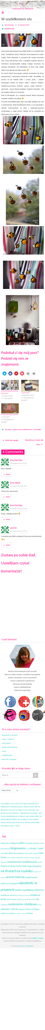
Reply (8, 473)
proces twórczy (15, 875)
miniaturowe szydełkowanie (22, 430)
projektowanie (31, 876)
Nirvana (22, 944)
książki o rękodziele (17, 856)
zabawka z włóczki (9, 908)
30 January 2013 (23, 25)
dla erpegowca (19, 852)
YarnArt (39, 903)
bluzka (27, 847)
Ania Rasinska (9, 25)
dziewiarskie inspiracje (32, 852)
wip (37, 898)
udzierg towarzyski (22, 898)
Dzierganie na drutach (10, 734)
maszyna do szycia (28, 856)
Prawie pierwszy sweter (9, 415)
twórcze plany (11, 898)
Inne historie (6, 742)
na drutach (8, 870)
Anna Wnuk (15, 481)
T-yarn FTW (25, 393)
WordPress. (30, 944)
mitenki (39, 861)
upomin (13, 526)
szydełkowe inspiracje (23, 894)
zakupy (21, 908)
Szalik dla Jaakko (11, 440)
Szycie (4, 750)
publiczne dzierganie (9, 882)
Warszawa (32, 898)
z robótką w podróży (20, 912)
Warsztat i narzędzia (9, 758)
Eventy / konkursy (8, 738)
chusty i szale (36, 847)
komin (9, 856)
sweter (18, 889)
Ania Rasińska (16, 459)
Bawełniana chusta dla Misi (34, 442)
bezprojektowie (5, 847)
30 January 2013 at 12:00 (18, 507)
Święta (30, 912)
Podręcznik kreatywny (9, 746)
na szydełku (37, 430)
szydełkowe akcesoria (9, 894)
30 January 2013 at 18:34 (18, 484)
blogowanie (17, 847)
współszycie (4, 903)
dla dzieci (8, 430)
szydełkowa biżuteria (33, 889)
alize (21, 841)
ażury (42, 842)
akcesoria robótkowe (10, 842)
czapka (3, 852)
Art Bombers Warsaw (32, 842)
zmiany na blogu (31, 908)
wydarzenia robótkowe (22, 902)
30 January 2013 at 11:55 (18, 529)
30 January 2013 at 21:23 (18, 462)
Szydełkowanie (9, 29)
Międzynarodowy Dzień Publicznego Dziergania (21, 865)
